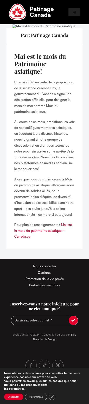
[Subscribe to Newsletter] (73, 320)
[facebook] (31, 365)
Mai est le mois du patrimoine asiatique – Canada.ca (43, 231)
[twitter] (58, 365)
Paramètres (36, 397)
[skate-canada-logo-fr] (31, 5)
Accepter (13, 397)
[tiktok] (44, 365)
